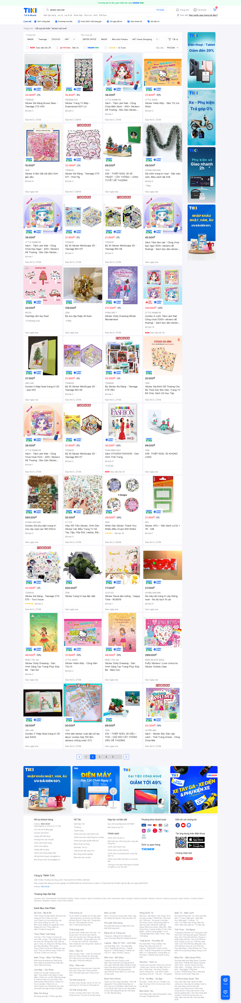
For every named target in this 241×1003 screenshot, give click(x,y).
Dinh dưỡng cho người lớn (48, 925)
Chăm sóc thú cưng (112, 982)
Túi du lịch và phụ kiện (118, 916)
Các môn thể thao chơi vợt (190, 945)
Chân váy (86, 920)
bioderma (98, 898)
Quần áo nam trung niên (83, 944)
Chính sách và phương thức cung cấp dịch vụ (122, 854)
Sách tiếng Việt (145, 994)
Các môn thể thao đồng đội (190, 944)
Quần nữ (86, 916)
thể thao (103, 15)
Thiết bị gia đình (55, 996)
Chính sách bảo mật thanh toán (86, 834)
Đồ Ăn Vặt (113, 988)
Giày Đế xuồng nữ (85, 960)
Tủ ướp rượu (200, 925)
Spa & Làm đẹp (156, 967)
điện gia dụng (50, 15)
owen (76, 898)
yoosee (174, 898)
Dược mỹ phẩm (56, 988)
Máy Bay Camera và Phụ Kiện (190, 973)
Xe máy (147, 984)
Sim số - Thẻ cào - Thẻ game (160, 974)
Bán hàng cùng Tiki (115, 827)
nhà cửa (88, 15)
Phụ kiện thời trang (113, 923)
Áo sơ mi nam (84, 935)
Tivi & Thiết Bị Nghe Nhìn (153, 932)
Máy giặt (182, 920)
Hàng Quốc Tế (146, 913)
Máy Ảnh (195, 974)
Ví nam (72, 993)
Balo (106, 916)
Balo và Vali (110, 913)
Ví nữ (95, 983)
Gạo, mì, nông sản (47, 944)
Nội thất (116, 965)
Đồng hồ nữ (118, 936)
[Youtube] (183, 825)
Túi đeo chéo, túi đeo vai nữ (80, 983)
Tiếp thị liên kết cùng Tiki (84, 851)
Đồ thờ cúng (113, 972)
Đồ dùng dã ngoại (191, 935)
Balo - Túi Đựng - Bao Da (189, 967)
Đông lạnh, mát (51, 941)
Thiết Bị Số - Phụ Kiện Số (151, 941)
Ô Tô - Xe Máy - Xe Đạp (150, 978)
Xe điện (163, 982)
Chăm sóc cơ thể (46, 977)
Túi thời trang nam (78, 990)
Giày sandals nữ (83, 956)
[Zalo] (189, 825)
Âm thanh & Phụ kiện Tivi (184, 916)
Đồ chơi (59, 916)
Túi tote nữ (84, 985)
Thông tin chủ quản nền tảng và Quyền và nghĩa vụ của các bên (123, 866)
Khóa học (160, 965)
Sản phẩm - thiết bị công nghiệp (155, 930)
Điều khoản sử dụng (82, 844)
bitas (201, 898)
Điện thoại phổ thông (46, 963)
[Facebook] (177, 825)
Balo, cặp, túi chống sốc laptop (120, 917)
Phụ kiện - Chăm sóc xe (149, 982)
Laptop (127, 953)
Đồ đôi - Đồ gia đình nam (87, 939)
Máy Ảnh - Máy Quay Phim (188, 957)
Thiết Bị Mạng (118, 950)
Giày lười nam (74, 968)
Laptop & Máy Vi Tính (158, 929)
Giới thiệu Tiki (79, 824)
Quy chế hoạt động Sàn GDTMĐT (121, 824)
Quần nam (85, 933)
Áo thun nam (74, 933)
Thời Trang (161, 916)
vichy (59, 901)
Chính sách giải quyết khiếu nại (86, 841)
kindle (144, 898)
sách (95, 15)
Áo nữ (71, 916)
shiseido (37, 901)
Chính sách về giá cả (116, 838)
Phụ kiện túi (94, 985)
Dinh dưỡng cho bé (46, 923)
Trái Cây (37, 937)
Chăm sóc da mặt (41, 973)
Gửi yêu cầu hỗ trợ (41, 833)
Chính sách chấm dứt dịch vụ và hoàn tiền (123, 860)
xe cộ (60, 15)
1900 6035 (45, 887)
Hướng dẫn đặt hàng (42, 836)
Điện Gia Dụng (41, 993)
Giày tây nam (86, 968)
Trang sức (108, 936)
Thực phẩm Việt (55, 939)
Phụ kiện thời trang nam (119, 927)
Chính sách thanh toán (117, 847)
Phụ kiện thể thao (190, 937)
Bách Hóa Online (112, 978)
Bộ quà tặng (116, 993)
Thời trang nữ (75, 913)
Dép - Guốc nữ (87, 954)
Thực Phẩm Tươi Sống (44, 934)
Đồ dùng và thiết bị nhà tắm (121, 967)
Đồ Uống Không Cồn (119, 991)
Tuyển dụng (78, 831)
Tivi (180, 923)
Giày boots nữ (78, 958)
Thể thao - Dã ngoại (151, 920)
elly (104, 898)
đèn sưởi (186, 982)
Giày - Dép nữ (76, 951)
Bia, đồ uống (43, 946)
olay (180, 898)
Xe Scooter (161, 984)
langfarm (46, 901)
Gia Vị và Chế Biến (116, 986)
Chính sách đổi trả (41, 846)
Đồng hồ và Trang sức (115, 933)
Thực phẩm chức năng (47, 975)
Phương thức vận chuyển (44, 839)
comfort (194, 898)
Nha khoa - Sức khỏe (154, 972)
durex (90, 898)
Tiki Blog (77, 827)
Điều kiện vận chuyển (82, 857)
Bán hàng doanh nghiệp (83, 854)
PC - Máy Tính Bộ (115, 953)
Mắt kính (126, 926)
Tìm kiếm (160, 10)
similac (186, 898)
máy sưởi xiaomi (192, 991)
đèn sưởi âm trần (186, 997)
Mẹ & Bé (154, 925)
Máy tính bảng (45, 965)
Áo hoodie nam (80, 937)
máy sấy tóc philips (192, 984)
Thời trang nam (76, 929)
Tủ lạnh (182, 918)
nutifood (137, 898)
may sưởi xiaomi (187, 988)
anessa (167, 898)
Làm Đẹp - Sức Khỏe (44, 970)
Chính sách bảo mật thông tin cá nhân (89, 837)
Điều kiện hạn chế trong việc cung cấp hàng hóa (123, 842)
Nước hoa (43, 986)
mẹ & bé (68, 15)
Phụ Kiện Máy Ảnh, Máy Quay (186, 960)
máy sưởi (178, 982)
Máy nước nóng (190, 923)
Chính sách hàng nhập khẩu (45, 853)
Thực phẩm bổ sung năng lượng (191, 949)
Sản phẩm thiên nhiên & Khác (48, 980)
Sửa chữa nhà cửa (116, 963)
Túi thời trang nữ (77, 980)
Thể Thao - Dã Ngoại (185, 929)
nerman (152, 898)
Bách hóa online (151, 927)
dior (43, 898)
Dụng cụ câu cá (186, 941)
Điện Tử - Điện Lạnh (184, 913)
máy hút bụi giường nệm (189, 992)
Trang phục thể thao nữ (184, 933)
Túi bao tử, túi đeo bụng (90, 995)
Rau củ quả (42, 939)
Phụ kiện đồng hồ (116, 938)
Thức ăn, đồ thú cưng (46, 950)
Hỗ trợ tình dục (54, 986)
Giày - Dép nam (76, 965)
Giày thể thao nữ (194, 948)
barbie (70, 898)
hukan (53, 901)
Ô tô (153, 984)
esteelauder (51, 898)
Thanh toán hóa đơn (147, 965)
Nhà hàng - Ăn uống (153, 969)
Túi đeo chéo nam (83, 993)
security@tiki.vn (53, 860)
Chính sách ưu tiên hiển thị (118, 850)
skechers (116, 898)
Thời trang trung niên (82, 925)
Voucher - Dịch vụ (148, 962)
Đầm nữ (78, 916)
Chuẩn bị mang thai (47, 929)
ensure (83, 898)
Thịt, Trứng (46, 937)
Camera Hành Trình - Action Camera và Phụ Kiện (190, 965)
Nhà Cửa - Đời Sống (113, 957)
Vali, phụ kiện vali (129, 918)
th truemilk (62, 898)
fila (64, 901)
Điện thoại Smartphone (43, 960)
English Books (153, 996)
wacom (159, 898)
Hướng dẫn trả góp (41, 850)
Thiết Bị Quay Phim (189, 972)
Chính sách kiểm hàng (43, 843)
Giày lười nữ (90, 958)
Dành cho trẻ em (46, 948)
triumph (129, 898)
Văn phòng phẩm (160, 994)
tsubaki (70, 901)
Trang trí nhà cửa (111, 960)
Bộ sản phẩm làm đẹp (48, 987)
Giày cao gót (74, 954)
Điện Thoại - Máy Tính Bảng (47, 957)
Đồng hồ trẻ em (130, 938)
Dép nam (81, 971)
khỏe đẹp (78, 15)
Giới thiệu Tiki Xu (80, 847)
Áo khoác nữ (88, 918)
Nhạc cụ (123, 972)
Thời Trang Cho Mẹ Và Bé (44, 916)
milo (109, 898)
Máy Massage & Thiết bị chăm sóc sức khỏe (50, 978)
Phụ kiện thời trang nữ (112, 926)
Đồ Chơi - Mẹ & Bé (42, 913)
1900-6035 (45, 824)
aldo (123, 898)
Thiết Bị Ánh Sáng (190, 963)
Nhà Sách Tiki (146, 991)
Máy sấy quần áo (187, 925)
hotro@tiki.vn (54, 856)
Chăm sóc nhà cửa (49, 953)
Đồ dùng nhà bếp (41, 996)
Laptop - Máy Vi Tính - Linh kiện (120, 943)
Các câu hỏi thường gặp (43, 829)
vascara (37, 898)
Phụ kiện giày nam (81, 973)
